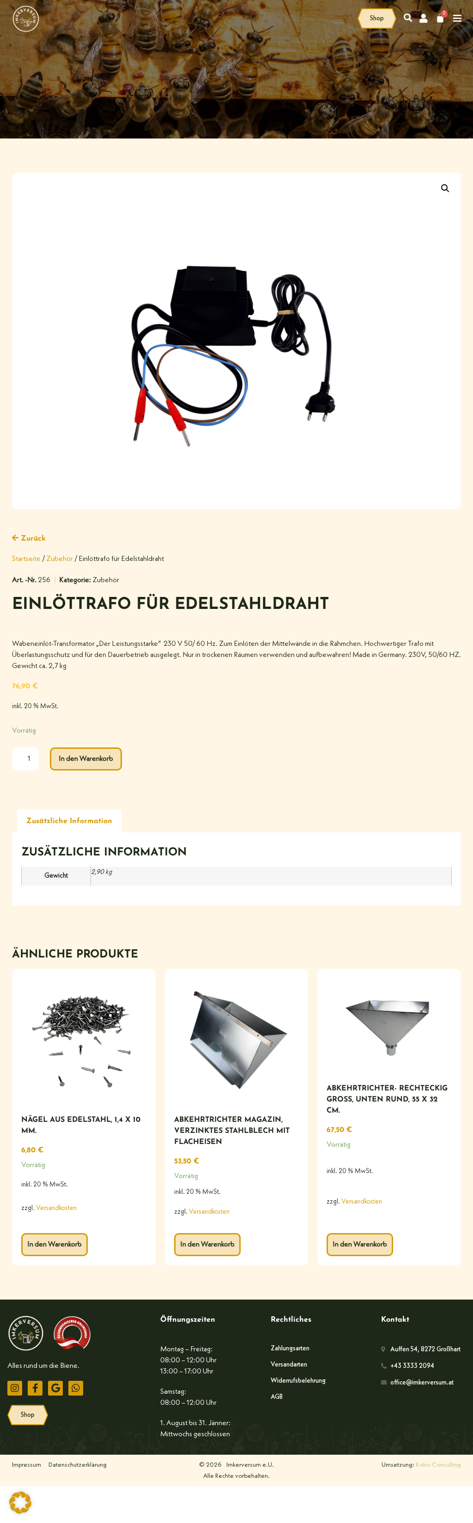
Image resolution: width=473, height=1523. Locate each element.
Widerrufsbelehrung (298, 1381)
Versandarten (289, 1364)
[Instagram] (14, 1388)
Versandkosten (56, 1208)
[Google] (55, 1388)
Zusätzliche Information (69, 821)
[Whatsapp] (75, 1388)
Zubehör (59, 559)
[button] (445, 188)
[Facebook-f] (35, 1388)
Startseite (26, 559)
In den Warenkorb (86, 759)
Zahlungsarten (290, 1348)
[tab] (69, 821)
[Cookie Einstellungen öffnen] (20, 1512)
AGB (277, 1397)
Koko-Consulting (438, 1465)
